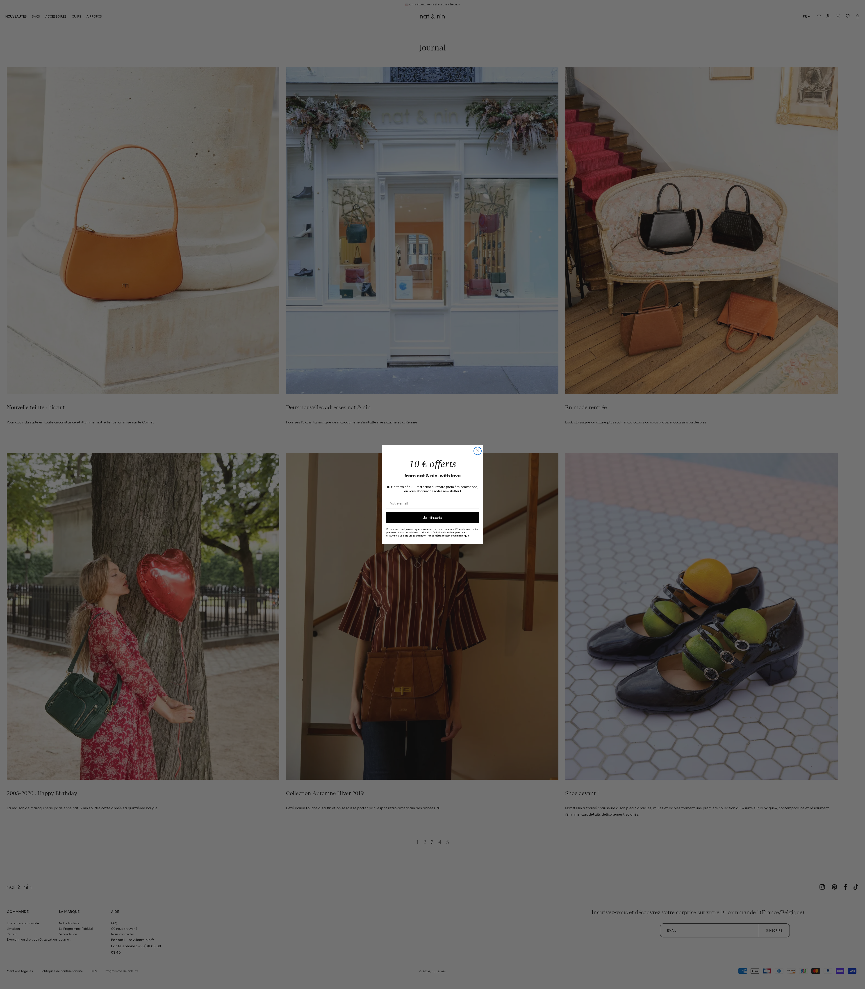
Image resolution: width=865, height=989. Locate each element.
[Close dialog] (477, 451)
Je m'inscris (432, 517)
